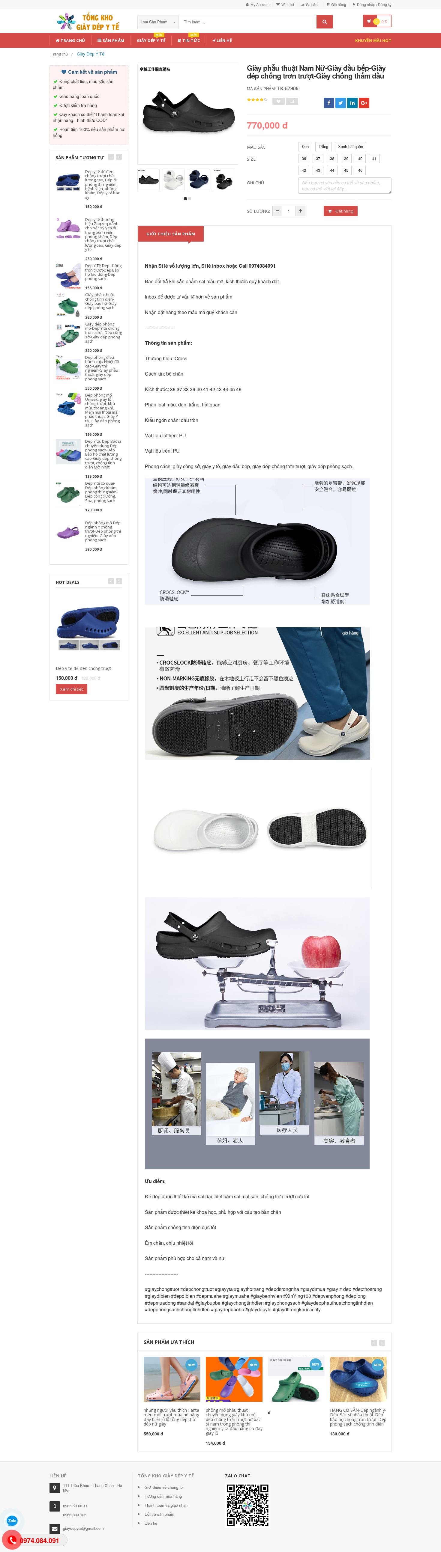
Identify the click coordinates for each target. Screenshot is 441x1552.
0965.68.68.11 (75, 1506)
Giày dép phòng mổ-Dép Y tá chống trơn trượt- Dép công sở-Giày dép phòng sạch (103, 332)
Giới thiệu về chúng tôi (164, 1487)
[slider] (257, 100)
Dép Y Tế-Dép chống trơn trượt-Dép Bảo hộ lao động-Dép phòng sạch (103, 272)
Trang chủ (72, 40)
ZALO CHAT (238, 1476)
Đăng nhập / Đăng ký (374, 4)
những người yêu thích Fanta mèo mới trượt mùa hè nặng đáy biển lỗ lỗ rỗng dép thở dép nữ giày (171, 1417)
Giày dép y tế (151, 39)
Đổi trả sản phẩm (159, 1514)
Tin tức (191, 39)
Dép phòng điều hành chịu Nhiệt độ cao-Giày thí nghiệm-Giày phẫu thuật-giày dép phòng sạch (102, 368)
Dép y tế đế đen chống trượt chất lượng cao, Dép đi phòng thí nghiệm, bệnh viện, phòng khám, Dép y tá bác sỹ (102, 184)
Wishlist (287, 4)
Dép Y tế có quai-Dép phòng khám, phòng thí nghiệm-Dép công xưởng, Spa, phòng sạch (101, 491)
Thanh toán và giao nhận (166, 1505)
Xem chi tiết (71, 689)
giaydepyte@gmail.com (83, 1528)
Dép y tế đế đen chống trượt (83, 668)
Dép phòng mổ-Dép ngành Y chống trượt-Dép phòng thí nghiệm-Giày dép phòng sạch (103, 531)
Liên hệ (223, 40)
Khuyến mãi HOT (373, 40)
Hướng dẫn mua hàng (163, 1496)
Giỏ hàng (338, 4)
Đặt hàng (343, 211)
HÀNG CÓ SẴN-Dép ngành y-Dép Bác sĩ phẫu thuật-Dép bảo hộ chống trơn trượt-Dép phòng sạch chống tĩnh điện (358, 1417)
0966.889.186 (74, 1515)
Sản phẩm (112, 40)
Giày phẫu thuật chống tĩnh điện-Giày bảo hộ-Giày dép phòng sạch (101, 301)
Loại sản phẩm (155, 22)
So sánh (313, 4)
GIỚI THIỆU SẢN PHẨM (170, 233)
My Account (259, 4)
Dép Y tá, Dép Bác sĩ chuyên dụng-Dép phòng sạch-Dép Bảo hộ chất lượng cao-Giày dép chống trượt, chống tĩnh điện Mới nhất (103, 454)
